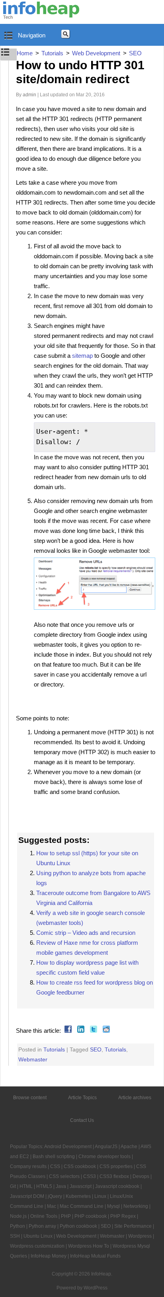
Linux (100, 1196)
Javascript (81, 1186)
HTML (26, 1186)
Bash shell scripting (54, 1156)
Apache (129, 1146)
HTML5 (44, 1186)
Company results (28, 1166)
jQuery (55, 1196)
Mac (51, 1206)
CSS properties (116, 1166)
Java (61, 1186)
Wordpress (140, 1236)
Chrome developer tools (104, 1156)
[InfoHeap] (41, 14)
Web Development (76, 1236)
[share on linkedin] (79, 1030)
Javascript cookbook (117, 1186)
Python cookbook (78, 1226)
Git (13, 1186)
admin (29, 95)
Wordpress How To (88, 1246)
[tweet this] (92, 1030)
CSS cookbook (80, 1166)
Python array (42, 1226)
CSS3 (89, 1176)
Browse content (30, 1097)
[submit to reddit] (105, 1030)
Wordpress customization (37, 1246)
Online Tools (43, 1216)
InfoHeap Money (48, 1256)
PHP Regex (123, 1216)
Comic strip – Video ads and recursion (85, 932)
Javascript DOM (27, 1196)
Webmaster (32, 1059)
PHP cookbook (90, 1216)
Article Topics (82, 1097)
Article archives (134, 1097)
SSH (15, 1236)
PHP (66, 1216)
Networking (135, 1206)
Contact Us (82, 1120)
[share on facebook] (67, 1030)
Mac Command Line (81, 1206)
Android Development (68, 1146)
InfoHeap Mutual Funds (95, 1256)
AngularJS (106, 1146)
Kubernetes (78, 1196)
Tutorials (54, 1049)
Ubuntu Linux (38, 1236)
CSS (55, 1166)
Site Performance (133, 1226)
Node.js (18, 1216)
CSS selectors (64, 1176)
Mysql (113, 1206)
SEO (96, 1049)
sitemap (82, 355)
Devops (141, 1176)
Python (17, 1226)
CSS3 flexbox (114, 1176)
